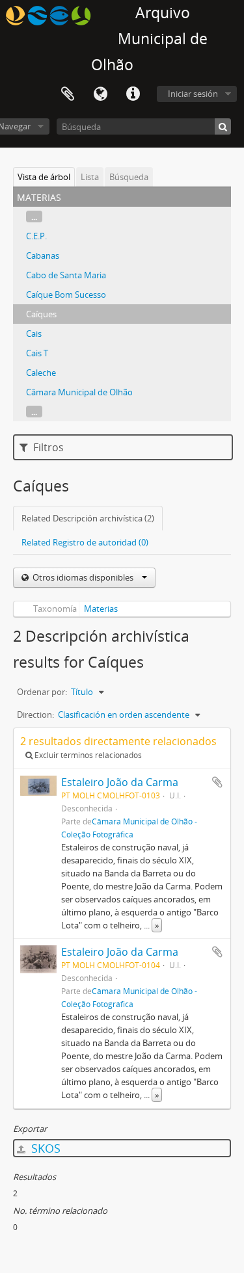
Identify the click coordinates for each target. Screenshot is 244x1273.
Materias (101, 608)
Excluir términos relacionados (87, 755)
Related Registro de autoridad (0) (84, 542)
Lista (90, 177)
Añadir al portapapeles (217, 782)
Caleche (41, 372)
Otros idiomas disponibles (83, 577)
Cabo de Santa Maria (66, 275)
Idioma (100, 94)
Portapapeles (67, 94)
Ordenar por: (42, 692)
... (34, 216)
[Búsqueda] (223, 126)
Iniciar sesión (193, 93)
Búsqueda (128, 177)
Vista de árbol (44, 177)
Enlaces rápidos (132, 94)
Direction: (35, 714)
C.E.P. (36, 236)
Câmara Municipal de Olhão (79, 392)
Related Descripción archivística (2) (87, 518)
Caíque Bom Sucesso (66, 294)
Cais (34, 333)
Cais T (37, 353)
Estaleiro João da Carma (119, 782)
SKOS (44, 1148)
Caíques (41, 314)
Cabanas (42, 255)
